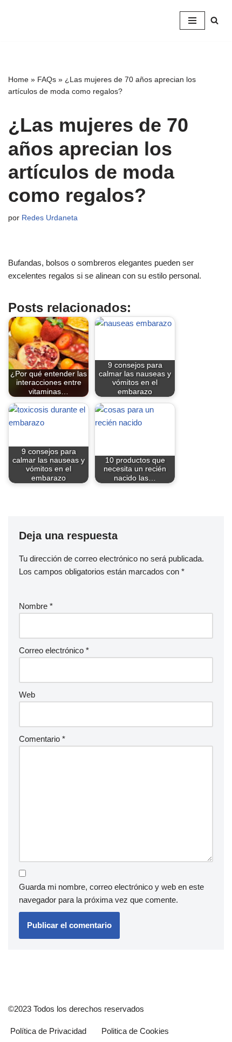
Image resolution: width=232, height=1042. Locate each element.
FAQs (46, 79)
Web (27, 694)
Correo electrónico (54, 650)
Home (18, 79)
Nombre (36, 606)
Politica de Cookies (135, 1031)
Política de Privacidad (48, 1031)
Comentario (42, 738)
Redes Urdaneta (50, 218)
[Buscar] (214, 20)
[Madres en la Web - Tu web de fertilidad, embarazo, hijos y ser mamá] (67, 20)
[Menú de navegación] (192, 20)
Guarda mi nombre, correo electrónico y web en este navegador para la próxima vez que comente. (111, 893)
